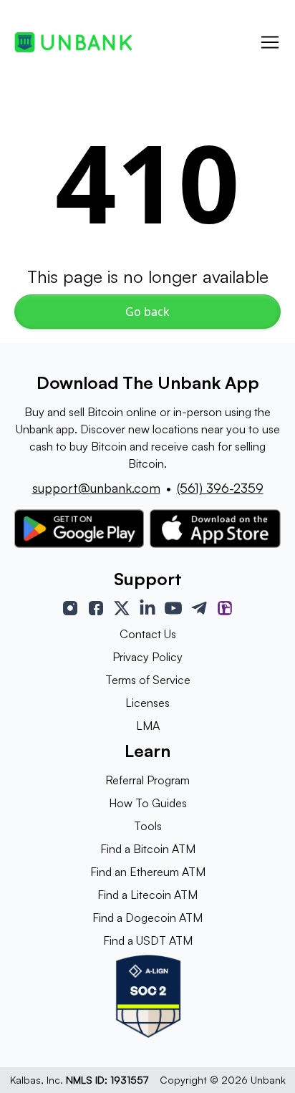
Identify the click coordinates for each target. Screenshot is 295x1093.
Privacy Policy (147, 657)
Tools (148, 826)
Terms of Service (147, 680)
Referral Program (147, 780)
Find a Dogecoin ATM (147, 917)
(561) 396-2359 (220, 488)
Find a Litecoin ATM (147, 894)
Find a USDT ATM (148, 940)
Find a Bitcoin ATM (147, 849)
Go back (147, 311)
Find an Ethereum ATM (147, 872)
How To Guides (148, 803)
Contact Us (148, 634)
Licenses (147, 702)
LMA (148, 725)
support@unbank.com (96, 488)
